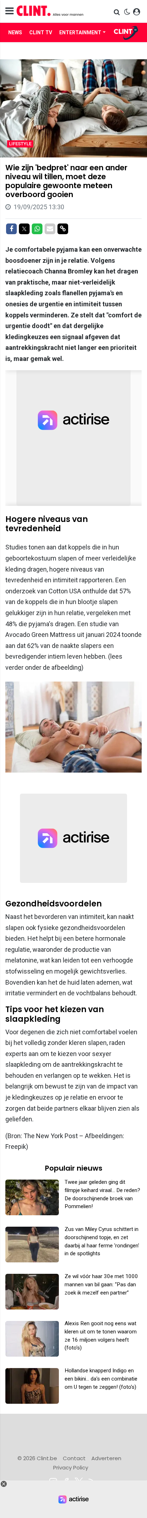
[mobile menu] (9, 11)
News (15, 32)
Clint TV (40, 32)
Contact (74, 1458)
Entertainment (80, 32)
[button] (117, 12)
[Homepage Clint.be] (53, 11)
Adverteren (106, 1458)
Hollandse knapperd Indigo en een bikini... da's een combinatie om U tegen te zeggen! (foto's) (101, 1378)
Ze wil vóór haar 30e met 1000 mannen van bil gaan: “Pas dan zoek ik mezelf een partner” (101, 1284)
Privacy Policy (70, 1467)
